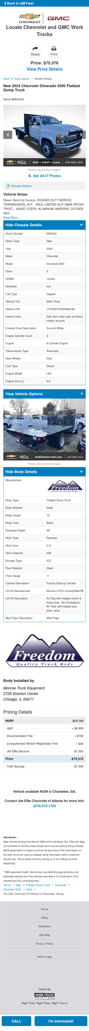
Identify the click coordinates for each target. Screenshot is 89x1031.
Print (54, 54)
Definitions (44, 926)
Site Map (44, 935)
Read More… (12, 217)
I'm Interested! (61, 1021)
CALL (16, 1021)
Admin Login (44, 957)
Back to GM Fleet (20, 3)
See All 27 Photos (46, 175)
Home (44, 909)
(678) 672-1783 (44, 805)
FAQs (44, 918)
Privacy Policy (44, 943)
